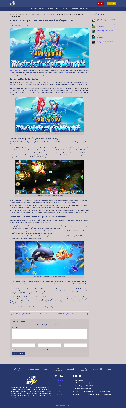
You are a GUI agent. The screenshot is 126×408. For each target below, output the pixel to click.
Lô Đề (82, 9)
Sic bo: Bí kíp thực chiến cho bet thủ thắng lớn (106, 25)
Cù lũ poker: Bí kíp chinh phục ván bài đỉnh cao (106, 36)
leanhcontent (27, 25)
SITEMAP (59, 394)
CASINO (58, 386)
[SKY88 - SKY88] (15, 3)
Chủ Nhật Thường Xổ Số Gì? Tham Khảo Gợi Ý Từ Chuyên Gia (30, 314)
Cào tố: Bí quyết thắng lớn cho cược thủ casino (105, 42)
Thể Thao (42, 9)
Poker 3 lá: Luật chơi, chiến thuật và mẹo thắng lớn (106, 20)
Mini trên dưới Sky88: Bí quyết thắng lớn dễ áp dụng (105, 31)
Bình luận (15, 327)
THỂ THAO (59, 380)
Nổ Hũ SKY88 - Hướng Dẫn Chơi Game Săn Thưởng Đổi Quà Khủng (35, 14)
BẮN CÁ (58, 383)
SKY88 (12, 14)
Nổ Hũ (58, 9)
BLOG (95, 9)
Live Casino (74, 9)
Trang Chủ (33, 9)
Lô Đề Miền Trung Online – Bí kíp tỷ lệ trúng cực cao (71, 314)
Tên (13, 342)
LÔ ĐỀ (58, 391)
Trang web (67, 342)
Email (40, 342)
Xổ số (88, 9)
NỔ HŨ (58, 389)
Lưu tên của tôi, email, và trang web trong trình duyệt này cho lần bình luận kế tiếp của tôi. (39, 349)
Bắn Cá (65, 9)
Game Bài (51, 9)
